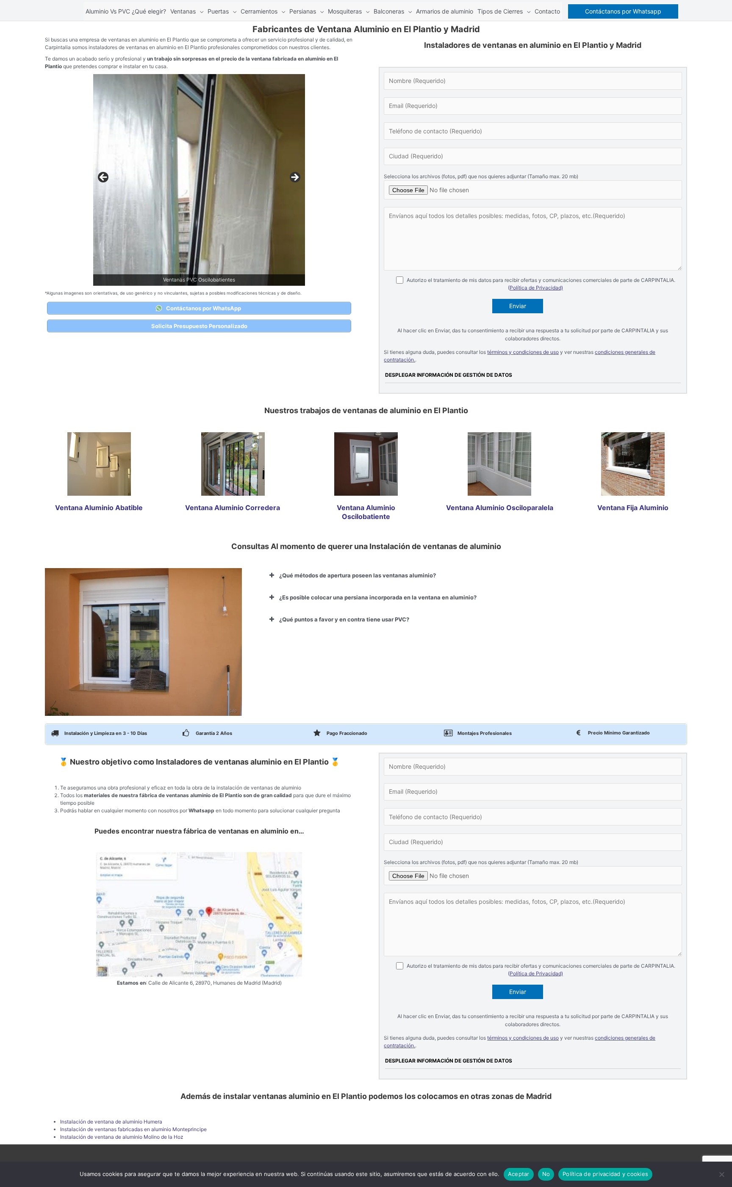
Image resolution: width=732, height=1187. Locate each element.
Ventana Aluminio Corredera (232, 507)
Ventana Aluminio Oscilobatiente (366, 512)
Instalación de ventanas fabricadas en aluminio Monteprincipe (133, 1129)
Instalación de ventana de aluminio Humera (111, 1121)
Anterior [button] (103, 177)
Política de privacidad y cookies (605, 1173)
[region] (199, 180)
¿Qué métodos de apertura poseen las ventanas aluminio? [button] (357, 575)
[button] (623, 11)
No (546, 1173)
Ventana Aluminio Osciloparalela (499, 507)
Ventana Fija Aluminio (632, 507)
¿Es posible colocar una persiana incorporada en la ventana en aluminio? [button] (378, 597)
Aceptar (519, 1173)
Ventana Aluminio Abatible (99, 507)
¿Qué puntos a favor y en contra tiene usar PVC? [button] (344, 619)
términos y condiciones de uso (523, 352)
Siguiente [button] (294, 177)
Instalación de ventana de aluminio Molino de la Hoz (121, 1137)
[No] (721, 1174)
